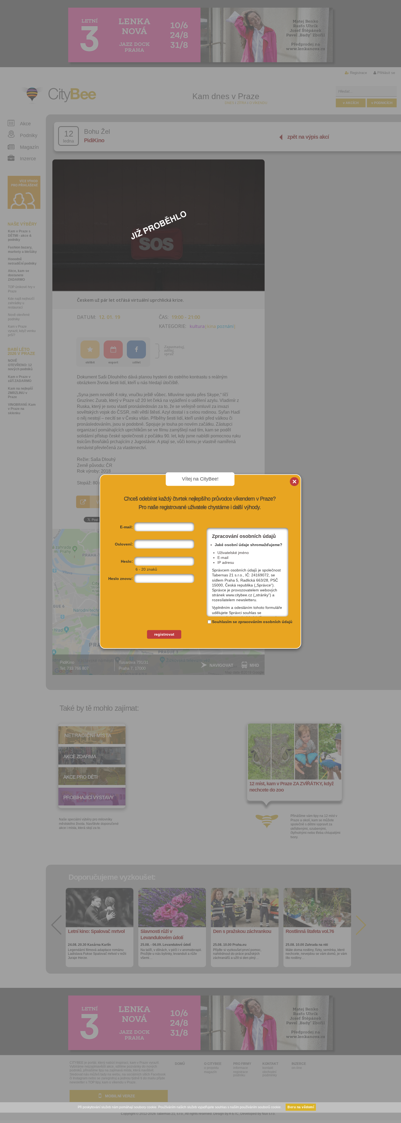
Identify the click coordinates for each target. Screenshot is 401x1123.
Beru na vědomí (301, 1107)
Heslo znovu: (120, 578)
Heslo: (127, 561)
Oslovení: (124, 544)
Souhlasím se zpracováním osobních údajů (252, 622)
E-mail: (126, 527)
